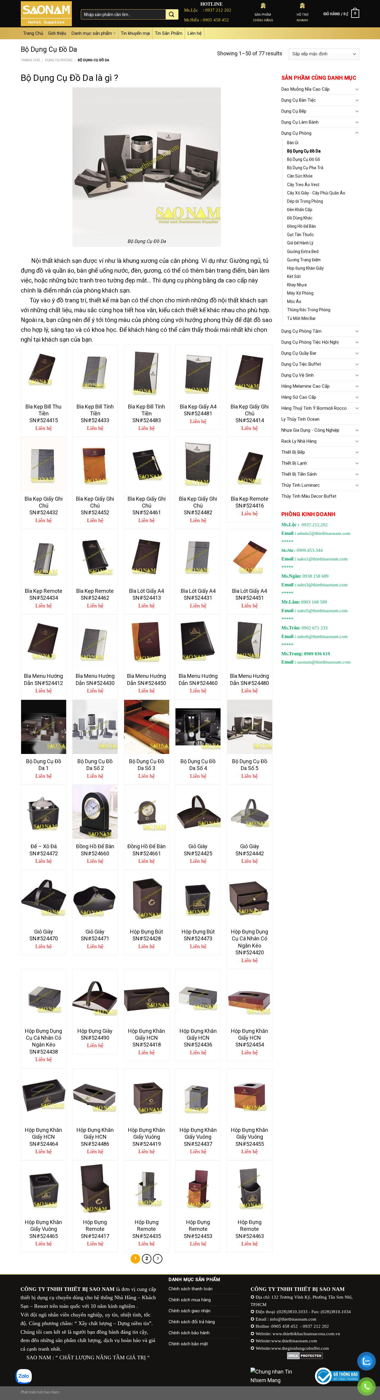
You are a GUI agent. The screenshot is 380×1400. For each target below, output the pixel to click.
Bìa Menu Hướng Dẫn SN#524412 (43, 679)
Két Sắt (294, 276)
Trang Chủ (33, 33)
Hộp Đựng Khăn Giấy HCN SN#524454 (249, 1038)
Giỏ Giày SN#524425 (198, 849)
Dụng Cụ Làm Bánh (300, 122)
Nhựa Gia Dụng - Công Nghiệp (310, 430)
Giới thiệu (57, 33)
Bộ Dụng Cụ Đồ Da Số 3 (146, 764)
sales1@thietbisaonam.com (322, 559)
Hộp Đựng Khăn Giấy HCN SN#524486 (95, 1137)
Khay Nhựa (297, 284)
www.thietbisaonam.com (294, 1340)
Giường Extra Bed (303, 251)
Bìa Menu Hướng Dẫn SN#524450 (146, 679)
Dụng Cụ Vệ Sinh (297, 375)
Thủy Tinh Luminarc (300, 485)
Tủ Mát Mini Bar (301, 318)
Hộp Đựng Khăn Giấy (305, 268)
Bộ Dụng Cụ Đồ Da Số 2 (95, 764)
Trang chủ (30, 60)
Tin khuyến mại (135, 33)
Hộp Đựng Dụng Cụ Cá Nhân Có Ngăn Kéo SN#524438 (43, 1041)
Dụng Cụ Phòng (58, 60)
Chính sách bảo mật (188, 1343)
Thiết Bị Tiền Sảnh (299, 474)
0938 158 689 (316, 576)
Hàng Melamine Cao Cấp (305, 386)
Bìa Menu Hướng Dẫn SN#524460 (198, 679)
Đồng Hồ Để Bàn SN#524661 (146, 849)
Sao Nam (51, 1392)
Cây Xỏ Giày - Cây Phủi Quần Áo (316, 193)
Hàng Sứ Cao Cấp (298, 397)
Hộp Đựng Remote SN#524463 (249, 1229)
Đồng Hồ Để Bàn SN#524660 (95, 849)
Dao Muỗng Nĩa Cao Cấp (305, 89)
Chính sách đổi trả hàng (192, 1321)
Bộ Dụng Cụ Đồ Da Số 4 (198, 764)
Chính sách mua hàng (190, 1299)
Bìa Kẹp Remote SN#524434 (43, 594)
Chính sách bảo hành (189, 1332)
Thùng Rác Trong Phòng (308, 309)
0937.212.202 (315, 524)
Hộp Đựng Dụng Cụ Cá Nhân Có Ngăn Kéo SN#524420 (249, 942)
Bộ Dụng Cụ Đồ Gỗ (303, 159)
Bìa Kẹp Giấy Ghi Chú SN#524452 (95, 506)
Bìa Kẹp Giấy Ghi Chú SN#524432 (44, 506)
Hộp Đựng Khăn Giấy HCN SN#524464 (43, 1137)
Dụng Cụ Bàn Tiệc (298, 100)
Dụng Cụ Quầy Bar (298, 353)
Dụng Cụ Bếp (293, 111)
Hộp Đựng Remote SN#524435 (146, 1229)
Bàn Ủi (292, 142)
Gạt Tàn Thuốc (300, 234)
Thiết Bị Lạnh (294, 463)
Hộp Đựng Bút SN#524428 (146, 935)
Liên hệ (194, 33)
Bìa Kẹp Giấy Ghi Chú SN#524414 (250, 413)
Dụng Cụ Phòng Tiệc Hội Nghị (310, 342)
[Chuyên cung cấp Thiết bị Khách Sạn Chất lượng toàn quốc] (46, 13)
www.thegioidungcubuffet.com (300, 1348)
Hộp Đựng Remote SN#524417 (95, 1229)
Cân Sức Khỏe (300, 176)
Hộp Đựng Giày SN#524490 (95, 1034)
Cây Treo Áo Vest (303, 184)
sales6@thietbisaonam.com (322, 636)
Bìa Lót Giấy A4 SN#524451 (249, 594)
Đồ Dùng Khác (299, 218)
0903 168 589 (314, 602)
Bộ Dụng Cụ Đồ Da (304, 151)
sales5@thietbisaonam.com (322, 610)
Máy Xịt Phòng (300, 293)
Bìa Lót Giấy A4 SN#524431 (198, 594)
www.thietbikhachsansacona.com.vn (306, 1333)
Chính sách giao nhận (189, 1310)
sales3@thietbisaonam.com (322, 584)
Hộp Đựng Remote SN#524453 (198, 1229)
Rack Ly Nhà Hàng (298, 441)
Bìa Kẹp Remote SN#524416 (249, 502)
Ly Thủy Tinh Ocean (300, 419)
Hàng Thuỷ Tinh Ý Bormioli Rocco (314, 408)
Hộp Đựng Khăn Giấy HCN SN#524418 (146, 1038)
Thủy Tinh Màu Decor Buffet (308, 496)
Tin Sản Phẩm (168, 33)
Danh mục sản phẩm (91, 33)
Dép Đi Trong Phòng (305, 201)
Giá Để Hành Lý (300, 243)
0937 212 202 (218, 9)
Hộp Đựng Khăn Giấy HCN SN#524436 (198, 1038)
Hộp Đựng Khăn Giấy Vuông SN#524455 (249, 1137)
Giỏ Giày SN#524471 (95, 935)
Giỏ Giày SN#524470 (43, 935)
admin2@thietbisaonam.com (323, 533)
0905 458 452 (216, 19)
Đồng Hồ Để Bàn (301, 226)
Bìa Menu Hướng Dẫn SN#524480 (249, 679)
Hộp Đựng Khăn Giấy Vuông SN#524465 (43, 1229)
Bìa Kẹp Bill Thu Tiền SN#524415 (43, 413)
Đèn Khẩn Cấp (299, 209)
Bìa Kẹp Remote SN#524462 (95, 594)
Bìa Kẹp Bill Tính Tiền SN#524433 (95, 413)
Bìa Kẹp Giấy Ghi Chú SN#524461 (147, 506)
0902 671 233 (315, 628)
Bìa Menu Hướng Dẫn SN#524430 (95, 679)
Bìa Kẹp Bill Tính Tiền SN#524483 (146, 413)
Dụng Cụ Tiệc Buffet (301, 364)
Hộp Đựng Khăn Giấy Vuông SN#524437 (198, 1137)
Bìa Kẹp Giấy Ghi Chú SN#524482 (198, 506)
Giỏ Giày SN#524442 (249, 849)
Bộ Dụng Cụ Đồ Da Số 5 (249, 764)
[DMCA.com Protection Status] (305, 1355)
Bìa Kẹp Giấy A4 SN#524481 (198, 410)
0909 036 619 (317, 653)
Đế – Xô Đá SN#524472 (43, 849)
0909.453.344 (310, 550)
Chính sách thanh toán (191, 1288)
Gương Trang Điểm (304, 259)
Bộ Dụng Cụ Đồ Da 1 (43, 764)
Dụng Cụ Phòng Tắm (301, 331)
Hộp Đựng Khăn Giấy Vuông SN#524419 (146, 1137)
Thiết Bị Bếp (293, 452)
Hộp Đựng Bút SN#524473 (198, 935)
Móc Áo (294, 301)
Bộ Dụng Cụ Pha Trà (305, 167)
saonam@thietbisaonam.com (324, 662)
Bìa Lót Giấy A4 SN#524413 (146, 594)
